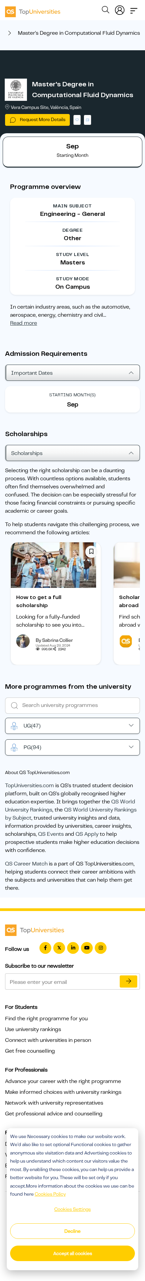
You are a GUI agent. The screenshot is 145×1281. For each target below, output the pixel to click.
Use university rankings (33, 1029)
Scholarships (26, 453)
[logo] (32, 9)
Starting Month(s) (72, 395)
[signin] (120, 8)
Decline (72, 1231)
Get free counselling (30, 1051)
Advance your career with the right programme (63, 1081)
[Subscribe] (128, 981)
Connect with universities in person (48, 1040)
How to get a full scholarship (38, 601)
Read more (23, 323)
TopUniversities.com (29, 785)
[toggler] (134, 8)
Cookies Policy (50, 1194)
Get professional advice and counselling (54, 1113)
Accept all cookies (72, 1253)
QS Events (51, 834)
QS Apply (87, 834)
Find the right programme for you (46, 1018)
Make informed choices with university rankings (63, 1092)
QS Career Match (26, 863)
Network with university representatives (54, 1103)
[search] (105, 10)
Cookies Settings (72, 1209)
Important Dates (32, 373)
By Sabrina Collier (54, 640)
